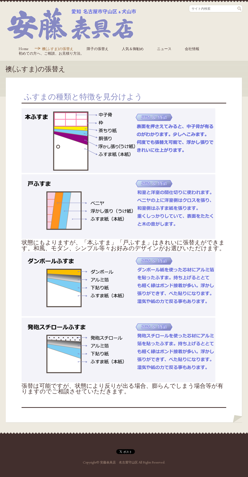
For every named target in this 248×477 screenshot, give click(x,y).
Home (24, 48)
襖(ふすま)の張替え (57, 48)
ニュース (164, 48)
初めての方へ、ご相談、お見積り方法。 (51, 53)
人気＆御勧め (133, 48)
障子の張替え (97, 48)
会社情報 (192, 48)
